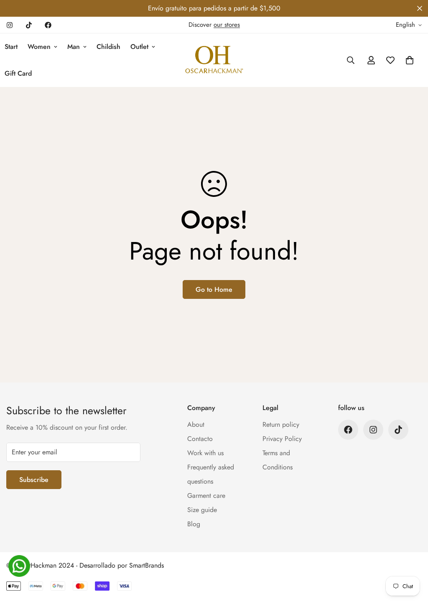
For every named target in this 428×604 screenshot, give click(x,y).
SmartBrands (146, 565)
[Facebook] (48, 25)
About (195, 424)
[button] (409, 60)
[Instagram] (9, 25)
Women (39, 46)
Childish (108, 46)
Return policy (280, 424)
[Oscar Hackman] (214, 60)
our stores (227, 24)
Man (73, 46)
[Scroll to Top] (411, 558)
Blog (193, 524)
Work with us (205, 453)
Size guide (202, 510)
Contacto (200, 438)
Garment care (206, 495)
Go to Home (214, 289)
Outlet (139, 46)
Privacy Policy (282, 438)
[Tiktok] (28, 25)
